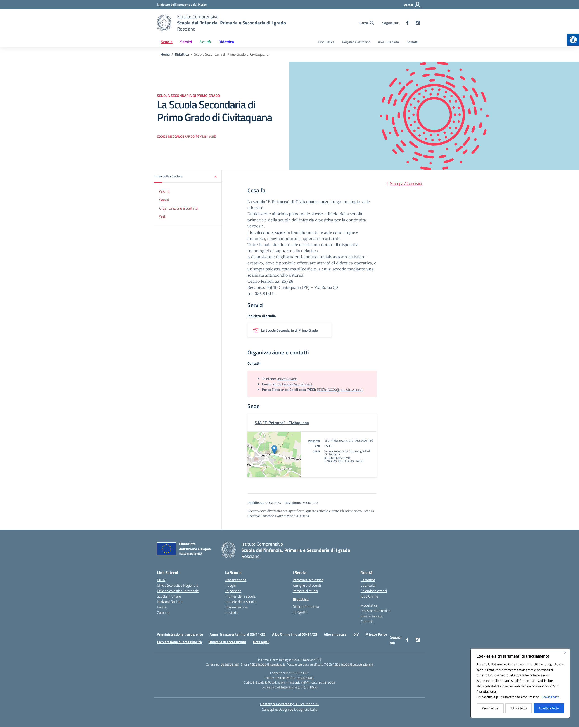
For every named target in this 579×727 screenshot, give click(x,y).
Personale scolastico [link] (308, 580)
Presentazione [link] (235, 580)
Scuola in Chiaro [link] (169, 596)
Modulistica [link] (326, 42)
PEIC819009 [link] (305, 677)
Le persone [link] (233, 590)
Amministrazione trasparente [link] (180, 634)
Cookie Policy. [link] (550, 696)
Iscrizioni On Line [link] (169, 601)
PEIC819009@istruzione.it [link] (292, 384)
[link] (573, 40)
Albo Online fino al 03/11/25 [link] (294, 634)
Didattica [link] (226, 42)
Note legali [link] (261, 642)
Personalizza (490, 708)
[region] (520, 683)
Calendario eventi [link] (374, 590)
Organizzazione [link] (236, 607)
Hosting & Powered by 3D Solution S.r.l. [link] (289, 704)
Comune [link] (163, 612)
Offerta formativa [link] (306, 606)
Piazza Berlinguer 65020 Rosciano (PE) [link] (295, 659)
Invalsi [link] (162, 607)
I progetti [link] (299, 612)
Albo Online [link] (369, 596)
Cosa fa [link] (164, 191)
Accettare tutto (549, 708)
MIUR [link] (161, 580)
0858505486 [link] (287, 378)
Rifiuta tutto (518, 708)
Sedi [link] (162, 216)
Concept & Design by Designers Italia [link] (289, 709)
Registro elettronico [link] (356, 42)
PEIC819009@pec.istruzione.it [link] (340, 389)
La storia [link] (231, 612)
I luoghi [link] (230, 585)
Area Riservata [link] (388, 42)
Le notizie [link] (368, 580)
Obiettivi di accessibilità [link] (227, 642)
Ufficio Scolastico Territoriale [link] (178, 590)
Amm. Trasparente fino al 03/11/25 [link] (237, 634)
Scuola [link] (167, 42)
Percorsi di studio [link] (305, 590)
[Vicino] (565, 652)
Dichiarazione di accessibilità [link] (179, 642)
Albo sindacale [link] (335, 634)
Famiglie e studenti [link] (307, 585)
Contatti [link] (412, 42)
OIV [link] (356, 634)
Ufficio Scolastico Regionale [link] (177, 585)
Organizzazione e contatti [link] (178, 208)
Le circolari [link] (368, 585)
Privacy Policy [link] (376, 634)
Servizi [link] (186, 42)
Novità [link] (205, 42)
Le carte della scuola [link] (240, 601)
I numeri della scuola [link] (240, 596)
